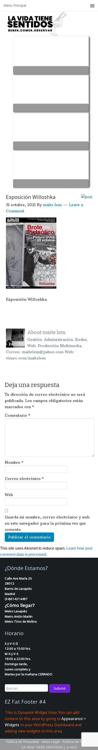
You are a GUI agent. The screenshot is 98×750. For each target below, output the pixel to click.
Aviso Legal (50, 741)
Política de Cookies (77, 741)
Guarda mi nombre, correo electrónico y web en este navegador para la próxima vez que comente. (47, 523)
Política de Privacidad (22, 741)
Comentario (17, 415)
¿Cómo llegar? (19, 605)
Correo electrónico (24, 478)
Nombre (14, 462)
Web (9, 494)
